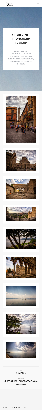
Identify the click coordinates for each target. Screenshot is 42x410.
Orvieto (20, 373)
